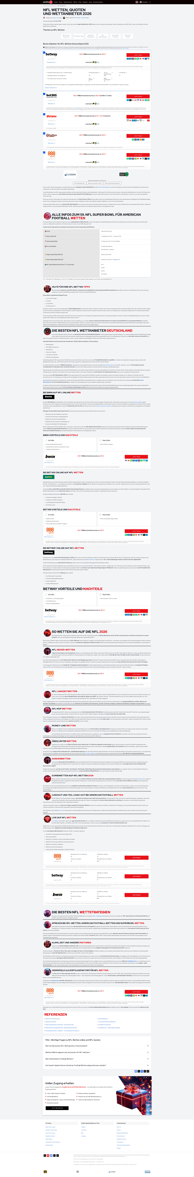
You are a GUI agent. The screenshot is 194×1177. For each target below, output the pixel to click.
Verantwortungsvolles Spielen (123, 1145)
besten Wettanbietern (104, 187)
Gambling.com (46, 5)
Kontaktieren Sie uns (121, 1139)
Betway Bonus (91, 559)
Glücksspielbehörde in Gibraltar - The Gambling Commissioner (62, 1031)
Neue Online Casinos (50, 1133)
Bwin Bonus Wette (138, 402)
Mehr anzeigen (126, 48)
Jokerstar (83, 1127)
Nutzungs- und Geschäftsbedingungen (84, 1162)
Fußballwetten (132, 961)
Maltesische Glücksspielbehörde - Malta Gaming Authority (61, 1027)
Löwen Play (83, 1130)
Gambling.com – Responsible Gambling (109, 1027)
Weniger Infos (50, 62)
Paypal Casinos (49, 1139)
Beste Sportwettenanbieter (112, 183)
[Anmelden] (137, 2)
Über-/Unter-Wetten (89, 753)
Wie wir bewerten (121, 1136)
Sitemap (118, 1148)
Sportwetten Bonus (109, 365)
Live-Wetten (55, 821)
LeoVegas (83, 1136)
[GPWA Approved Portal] (147, 1171)
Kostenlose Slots (49, 1145)
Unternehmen (120, 1142)
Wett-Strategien (97, 916)
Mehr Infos (51, 103)
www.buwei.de (133, 1164)
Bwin (82, 1133)
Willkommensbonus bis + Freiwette (92, 116)
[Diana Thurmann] (44, 18)
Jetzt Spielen (137, 857)
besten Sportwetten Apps (102, 406)
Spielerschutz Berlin (50, 1022)
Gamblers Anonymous (105, 1024)
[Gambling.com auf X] (45, 1160)
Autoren (119, 1130)
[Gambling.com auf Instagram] (54, 1160)
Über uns (119, 1127)
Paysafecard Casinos (50, 1136)
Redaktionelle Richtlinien (122, 1133)
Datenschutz (100, 1162)
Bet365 (117, 259)
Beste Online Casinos (50, 1127)
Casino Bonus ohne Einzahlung (53, 1142)
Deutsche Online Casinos (51, 1130)
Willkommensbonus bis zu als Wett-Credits (92, 96)
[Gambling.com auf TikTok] (57, 1160)
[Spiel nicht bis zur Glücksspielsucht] (45, 1171)
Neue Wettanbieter (79, 183)
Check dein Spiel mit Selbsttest (107, 1022)
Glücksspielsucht (103, 1018)
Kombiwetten (141, 779)
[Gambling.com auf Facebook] (51, 1160)
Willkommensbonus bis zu (92, 54)
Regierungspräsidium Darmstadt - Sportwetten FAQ (59, 1024)
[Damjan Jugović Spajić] (64, 18)
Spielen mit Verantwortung (52, 1018)
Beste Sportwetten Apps (95, 183)
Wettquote (55, 980)
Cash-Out (61, 810)
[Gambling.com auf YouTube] (48, 1160)
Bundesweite (78, 108)
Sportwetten (53, 5)
